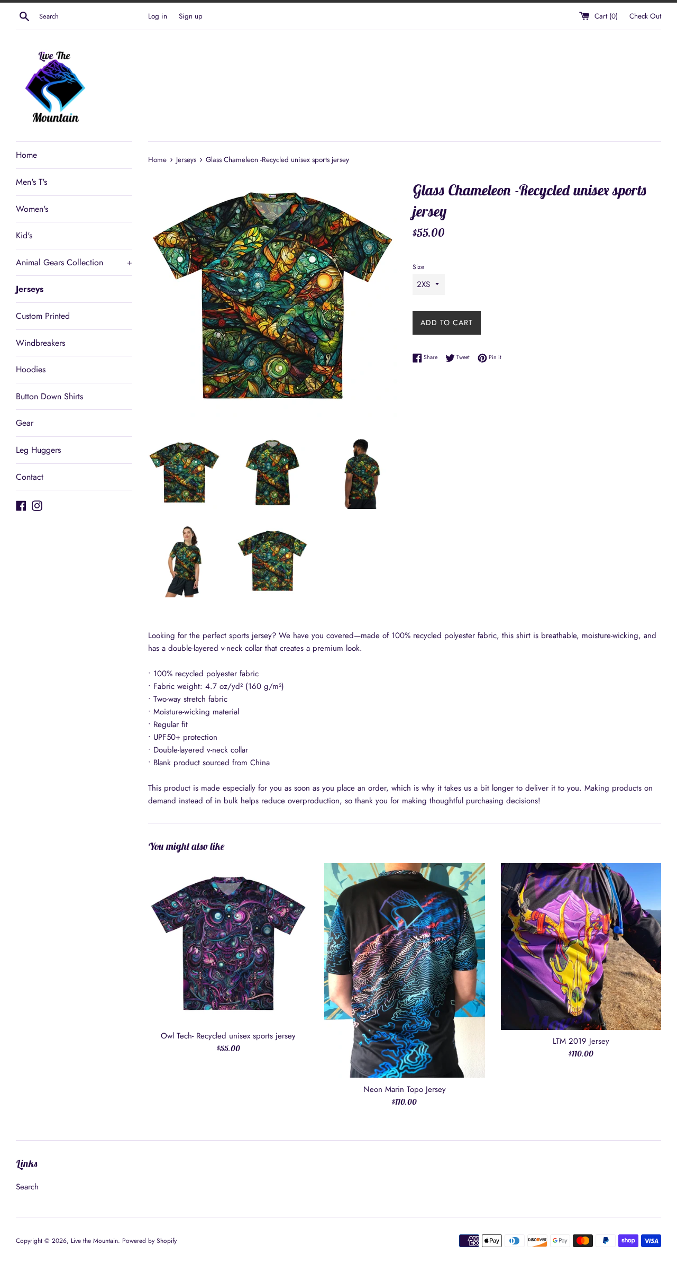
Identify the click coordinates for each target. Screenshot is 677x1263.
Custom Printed (43, 316)
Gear (24, 423)
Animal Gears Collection (74, 262)
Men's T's (31, 182)
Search (27, 1187)
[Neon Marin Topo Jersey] (404, 970)
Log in (157, 16)
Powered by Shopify (149, 1241)
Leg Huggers (38, 450)
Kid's (24, 235)
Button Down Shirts (49, 396)
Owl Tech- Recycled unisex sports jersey (228, 1036)
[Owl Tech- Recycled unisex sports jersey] (228, 943)
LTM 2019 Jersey (581, 1041)
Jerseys (29, 289)
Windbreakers (40, 343)
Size (418, 267)
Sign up (191, 16)
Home (26, 155)
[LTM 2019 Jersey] (581, 946)
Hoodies (30, 369)
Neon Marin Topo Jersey (404, 1089)
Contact (29, 477)
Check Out (645, 16)
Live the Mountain (94, 1241)
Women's (32, 209)
